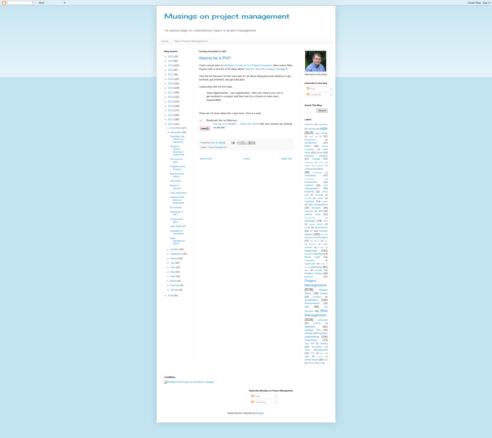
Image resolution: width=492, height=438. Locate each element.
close (321, 162)
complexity (310, 175)
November (176, 132)
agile (324, 128)
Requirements (312, 303)
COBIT (308, 166)
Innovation (322, 237)
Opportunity (310, 263)
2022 (171, 70)
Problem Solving (313, 273)
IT (319, 241)
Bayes (308, 146)
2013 (171, 110)
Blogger (260, 413)
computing (309, 179)
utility (307, 356)
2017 (171, 92)
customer (309, 201)
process (309, 276)
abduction (309, 124)
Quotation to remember (177, 232)
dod (320, 211)
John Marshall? (178, 226)
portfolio (318, 270)
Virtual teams (311, 359)
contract (309, 185)
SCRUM (317, 323)
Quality (324, 293)
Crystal (308, 198)
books (319, 152)
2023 (171, 65)
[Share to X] (246, 143)
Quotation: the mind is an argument (177, 139)
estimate (310, 220)
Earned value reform (177, 175)
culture (320, 198)
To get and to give (177, 220)
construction (311, 182)
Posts (312, 88)
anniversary (310, 140)
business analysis (316, 156)
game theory (316, 224)
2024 (171, 61)
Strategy (309, 333)
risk (307, 306)
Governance (321, 227)
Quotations (311, 299)
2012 (171, 115)
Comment (320, 166)
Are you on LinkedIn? (225, 123)
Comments (315, 94)
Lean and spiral (178, 192)
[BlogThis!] (243, 143)
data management (318, 204)
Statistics (310, 326)
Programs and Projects (177, 168)
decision (316, 207)
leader (321, 247)
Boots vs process (175, 187)
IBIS (323, 234)
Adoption (312, 129)
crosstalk (319, 195)
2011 (171, 119)
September (176, 253)
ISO (311, 241)
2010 (171, 124)
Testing (324, 343)
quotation (317, 297)
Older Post (286, 158)
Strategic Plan (313, 330)
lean (306, 254)
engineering (310, 218)
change (316, 159)
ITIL (326, 241)
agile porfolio (321, 133)
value (320, 356)
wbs (326, 360)
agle (311, 136)
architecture (311, 142)
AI (320, 136)
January (175, 289)
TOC (312, 353)
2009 (171, 295)
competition (317, 172)
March (174, 281)
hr (311, 231)
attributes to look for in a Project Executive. (248, 65)
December (176, 128)
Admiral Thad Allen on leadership (177, 200)
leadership (311, 250)
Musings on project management (227, 16)
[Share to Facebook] (250, 143)
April (173, 276)
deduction (309, 211)
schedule (323, 320)
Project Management (217, 147)
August (174, 258)
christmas (309, 162)
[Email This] (239, 143)
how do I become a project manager (266, 69)
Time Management (316, 350)
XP (320, 363)
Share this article (249, 123)
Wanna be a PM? (215, 58)
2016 (171, 97)
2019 (171, 83)
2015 (171, 101)
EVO (325, 221)
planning (316, 266)
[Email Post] (232, 142)
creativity (309, 191)
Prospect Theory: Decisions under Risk (177, 150)
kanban (312, 244)
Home (165, 41)
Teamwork (311, 340)
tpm (322, 353)
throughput (317, 347)
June (173, 267)
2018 (171, 88)
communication (314, 168)
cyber (325, 201)
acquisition (323, 124)
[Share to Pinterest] (254, 143)
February (175, 285)
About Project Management (191, 41)
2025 (171, 56)
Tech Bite (309, 343)
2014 (171, 106)
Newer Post (206, 158)
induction (309, 237)
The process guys (176, 160)
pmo (307, 270)
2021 (171, 74)
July (172, 263)
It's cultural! (176, 207)
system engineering (316, 335)
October (174, 249)
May (172, 272)
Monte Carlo (312, 257)
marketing (317, 253)
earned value (313, 214)
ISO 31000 (175, 181)
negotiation (310, 260)
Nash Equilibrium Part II (177, 241)
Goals (307, 227)
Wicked (311, 363)
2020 (171, 79)
